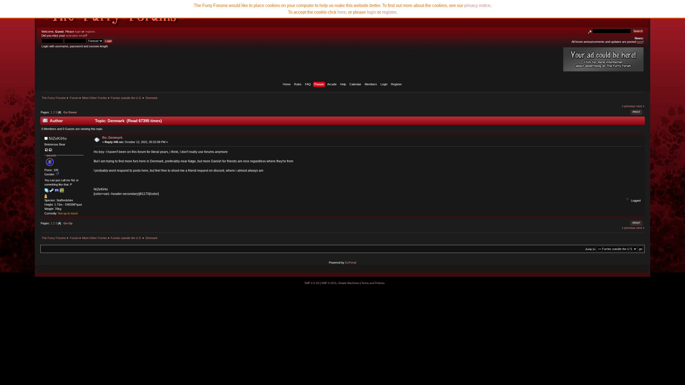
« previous (628, 106)
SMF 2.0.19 (312, 283)
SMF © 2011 (329, 283)
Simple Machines (348, 283)
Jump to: (590, 249)
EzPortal (350, 262)
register (90, 31)
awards (51, 155)
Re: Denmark (112, 138)
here (341, 12)
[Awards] (45, 197)
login (78, 31)
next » (640, 106)
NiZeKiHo (58, 138)
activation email (76, 35)
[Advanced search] (590, 31)
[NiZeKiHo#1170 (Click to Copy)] (57, 190)
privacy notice (477, 5)
